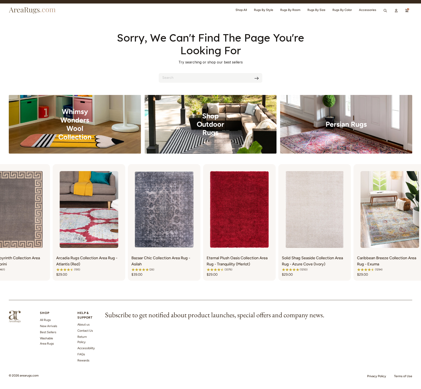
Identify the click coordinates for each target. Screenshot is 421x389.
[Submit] (256, 78)
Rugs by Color (342, 10)
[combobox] (210, 78)
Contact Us (85, 331)
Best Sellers (48, 332)
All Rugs (45, 320)
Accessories (367, 10)
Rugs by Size (316, 10)
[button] (15, 269)
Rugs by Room (290, 10)
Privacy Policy (376, 376)
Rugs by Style (263, 10)
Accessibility (86, 348)
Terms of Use (403, 376)
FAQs (81, 354)
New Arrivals (48, 326)
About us (83, 324)
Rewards (83, 360)
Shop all (241, 10)
